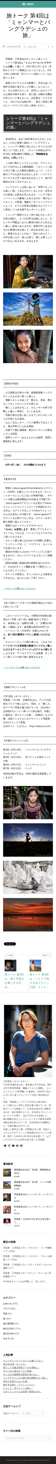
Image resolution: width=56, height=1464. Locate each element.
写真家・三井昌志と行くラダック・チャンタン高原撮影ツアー (27, 1274)
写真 (5, 1313)
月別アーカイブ (10, 1413)
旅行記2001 (9, 1328)
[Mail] (21, 1145)
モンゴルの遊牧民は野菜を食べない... (21, 1374)
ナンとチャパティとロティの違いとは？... (23, 1360)
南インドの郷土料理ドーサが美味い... (21, 1367)
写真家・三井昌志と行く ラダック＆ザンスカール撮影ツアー (27, 1266)
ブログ (6, 1308)
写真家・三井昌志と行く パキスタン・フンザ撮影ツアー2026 (27, 1249)
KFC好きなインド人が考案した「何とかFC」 (25, 1281)
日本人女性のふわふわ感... (15, 1381)
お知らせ (32, 46)
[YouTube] (13, 1145)
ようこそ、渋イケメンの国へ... (18, 1388)
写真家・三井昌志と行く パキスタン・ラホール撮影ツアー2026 (27, 1258)
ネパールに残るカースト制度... (18, 1370)
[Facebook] (9, 1145)
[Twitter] (5, 1145)
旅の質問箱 (8, 1323)
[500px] (17, 1145)
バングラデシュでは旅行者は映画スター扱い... (25, 1377)
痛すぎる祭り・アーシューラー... (19, 1384)
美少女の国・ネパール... (14, 1364)
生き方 (6, 1338)
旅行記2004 (9, 1333)
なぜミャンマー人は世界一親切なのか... (22, 1391)
